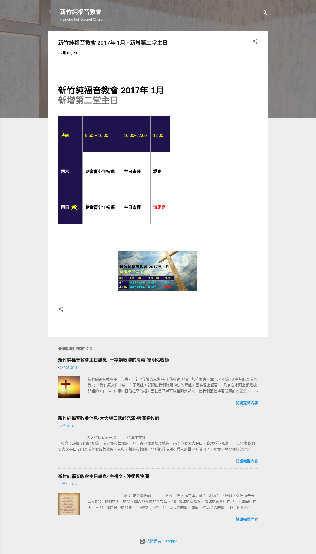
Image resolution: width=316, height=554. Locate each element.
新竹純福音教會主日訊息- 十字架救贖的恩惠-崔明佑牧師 (113, 360)
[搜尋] (265, 13)
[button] (255, 42)
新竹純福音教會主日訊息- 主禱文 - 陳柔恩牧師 (103, 476)
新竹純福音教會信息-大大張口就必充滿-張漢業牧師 (108, 418)
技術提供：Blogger (161, 541)
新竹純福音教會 (80, 11)
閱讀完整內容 (247, 403)
